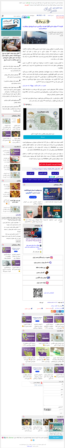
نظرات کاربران (42, 173)
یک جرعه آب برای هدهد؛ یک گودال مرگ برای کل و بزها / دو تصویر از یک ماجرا (33, 240)
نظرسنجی (45, 3)
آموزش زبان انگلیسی (41, 278)
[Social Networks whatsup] (54, 177)
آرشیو (53, 3)
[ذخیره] (40, 15)
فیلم (35, 5)
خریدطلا (43, 137)
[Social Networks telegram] (50, 177)
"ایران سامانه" (29, 446)
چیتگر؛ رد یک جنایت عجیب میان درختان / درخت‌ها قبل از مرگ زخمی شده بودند (33, 247)
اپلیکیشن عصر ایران (49, 293)
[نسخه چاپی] (37, 15)
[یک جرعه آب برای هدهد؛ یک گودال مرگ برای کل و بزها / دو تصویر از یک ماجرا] (33, 233)
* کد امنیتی (60, 407)
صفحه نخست (61, 15)
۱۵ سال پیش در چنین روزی (41, 263)
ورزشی (58, 5)
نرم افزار (52, 306)
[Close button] (62, 421)
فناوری (57, 15)
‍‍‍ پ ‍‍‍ (43, 15)
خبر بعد (54, 173)
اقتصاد (20, 3)
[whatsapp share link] (29, 17)
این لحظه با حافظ (40, 268)
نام (62, 384)
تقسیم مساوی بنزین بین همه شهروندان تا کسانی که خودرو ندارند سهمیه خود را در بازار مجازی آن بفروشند (11, 236)
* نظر (62, 394)
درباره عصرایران (47, 437)
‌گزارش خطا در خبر (60, 17)
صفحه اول (61, 3)
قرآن (41, 5)
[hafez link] (43, 21)
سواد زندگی (28, 3)
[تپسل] (24, 104)
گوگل (56, 306)
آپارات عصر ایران (41, 283)
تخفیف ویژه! (56, 437)
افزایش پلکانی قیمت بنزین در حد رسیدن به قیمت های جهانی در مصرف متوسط (12, 229)
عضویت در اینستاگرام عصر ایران (41, 257)
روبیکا (32, 86)
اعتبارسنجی (40, 385)
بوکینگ (35, 385)
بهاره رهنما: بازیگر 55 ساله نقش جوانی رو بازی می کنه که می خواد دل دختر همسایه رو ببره (12, 68)
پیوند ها (32, 3)
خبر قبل (31, 173)
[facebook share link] (25, 17)
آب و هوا (41, 3)
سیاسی (24, 3)
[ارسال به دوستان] (38, 15)
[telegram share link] (27, 17)
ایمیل (62, 389)
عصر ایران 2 (32, 5)
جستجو (49, 3)
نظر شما (61, 382)
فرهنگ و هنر (50, 5)
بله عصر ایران (26, 86)
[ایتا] (52, 311)
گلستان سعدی (40, 273)
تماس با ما (56, 3)
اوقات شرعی (37, 3)
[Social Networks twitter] (52, 177)
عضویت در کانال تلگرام (40, 86)
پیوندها (30, 437)
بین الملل (54, 5)
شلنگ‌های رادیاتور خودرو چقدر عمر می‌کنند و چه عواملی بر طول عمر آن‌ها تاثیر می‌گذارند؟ (11, 109)
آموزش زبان (27, 5)
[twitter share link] (23, 17)
